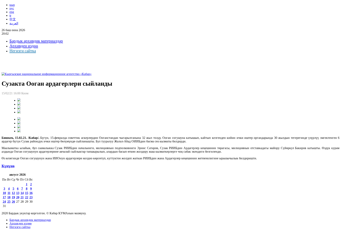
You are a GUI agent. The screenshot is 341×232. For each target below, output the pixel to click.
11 (8, 193)
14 (22, 193)
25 (8, 201)
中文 (12, 19)
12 (13, 193)
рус (11, 8)
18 (8, 197)
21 (22, 197)
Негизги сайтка (22, 50)
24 (4, 201)
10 (4, 193)
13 (17, 193)
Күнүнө (8, 166)
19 (13, 197)
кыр (12, 4)
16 (31, 193)
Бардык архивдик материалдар (36, 41)
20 (17, 197)
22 (26, 197)
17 (4, 197)
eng (11, 12)
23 (31, 197)
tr (10, 15)
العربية (13, 23)
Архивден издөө (23, 46)
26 (13, 201)
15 (26, 193)
